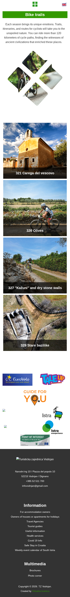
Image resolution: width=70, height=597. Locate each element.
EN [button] (64, 4)
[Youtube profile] (35, 492)
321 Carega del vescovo (35, 173)
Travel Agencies (35, 521)
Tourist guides (35, 526)
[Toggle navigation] (7, 4)
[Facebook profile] (27, 492)
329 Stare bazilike (35, 345)
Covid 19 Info (35, 540)
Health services (35, 535)
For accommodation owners (35, 512)
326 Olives (35, 230)
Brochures (35, 570)
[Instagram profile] (42, 492)
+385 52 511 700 (35, 481)
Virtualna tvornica (40, 591)
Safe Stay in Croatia (35, 545)
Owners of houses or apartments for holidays (35, 516)
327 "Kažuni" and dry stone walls (35, 288)
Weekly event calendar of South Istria (35, 550)
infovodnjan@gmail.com (35, 485)
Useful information (35, 531)
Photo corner (35, 575)
